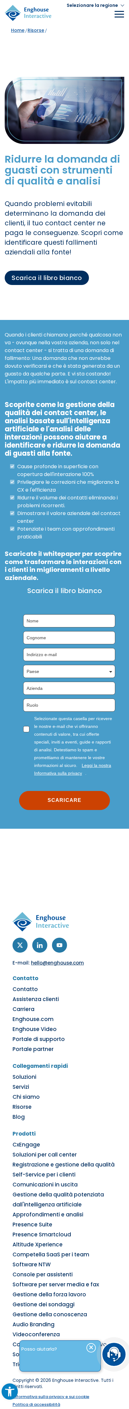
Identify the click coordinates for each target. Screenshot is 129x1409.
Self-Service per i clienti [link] (44, 1174)
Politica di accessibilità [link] (36, 1404)
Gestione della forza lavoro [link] (49, 1294)
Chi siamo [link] (26, 1097)
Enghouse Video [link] (35, 1029)
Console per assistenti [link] (43, 1274)
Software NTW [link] (32, 1264)
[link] (10, 1391)
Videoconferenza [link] (36, 1334)
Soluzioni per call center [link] (45, 1154)
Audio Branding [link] (33, 1324)
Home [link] (17, 30)
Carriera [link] (23, 1009)
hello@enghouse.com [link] (57, 963)
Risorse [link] (36, 30)
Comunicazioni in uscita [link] (45, 1184)
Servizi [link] (21, 1087)
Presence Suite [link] (32, 1224)
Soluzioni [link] (24, 1077)
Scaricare (64, 800)
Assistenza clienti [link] (36, 999)
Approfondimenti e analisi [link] (48, 1214)
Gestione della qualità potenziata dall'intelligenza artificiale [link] (58, 1199)
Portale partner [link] (33, 1049)
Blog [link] (19, 1117)
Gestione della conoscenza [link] (50, 1314)
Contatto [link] (25, 989)
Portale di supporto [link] (39, 1039)
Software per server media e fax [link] (56, 1284)
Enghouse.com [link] (33, 1019)
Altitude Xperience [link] (38, 1244)
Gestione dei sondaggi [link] (44, 1304)
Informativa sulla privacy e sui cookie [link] (51, 1397)
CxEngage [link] (26, 1144)
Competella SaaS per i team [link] (51, 1254)
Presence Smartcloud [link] (42, 1234)
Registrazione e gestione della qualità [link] (64, 1164)
